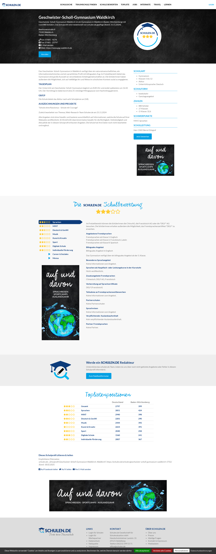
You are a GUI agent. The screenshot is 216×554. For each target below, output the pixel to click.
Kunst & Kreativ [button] (59, 238)
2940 (117, 414)
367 (140, 439)
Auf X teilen (66, 469)
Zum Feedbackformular (99, 376)
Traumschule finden (86, 4)
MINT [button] (55, 226)
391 (140, 427)
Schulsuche (66, 4)
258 (140, 431)
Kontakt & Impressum (157, 541)
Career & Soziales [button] (60, 254)
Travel (157, 4)
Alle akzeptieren (142, 550)
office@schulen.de (117, 546)
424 (140, 410)
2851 (117, 410)
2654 (117, 427)
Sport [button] (55, 242)
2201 (117, 418)
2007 (117, 439)
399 (140, 406)
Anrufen (44, 54)
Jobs (134, 4)
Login (211, 5)
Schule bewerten (109, 4)
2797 (117, 406)
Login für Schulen (96, 532)
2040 (117, 431)
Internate (145, 4)
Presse (151, 535)
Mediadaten (153, 543)
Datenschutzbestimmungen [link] (201, 551)
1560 (117, 435)
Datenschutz (94, 541)
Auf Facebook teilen (49, 469)
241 (140, 435)
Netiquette (93, 543)
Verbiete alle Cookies (162, 550)
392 (140, 423)
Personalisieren (181, 550)
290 (140, 418)
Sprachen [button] (56, 222)
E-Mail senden (47, 45)
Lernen (167, 4)
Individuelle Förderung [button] (62, 250)
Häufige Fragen (154, 538)
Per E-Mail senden (83, 469)
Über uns (152, 532)
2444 (117, 423)
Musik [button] (55, 234)
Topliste (125, 4)
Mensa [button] (55, 258)
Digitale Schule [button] (59, 246)
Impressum (93, 546)
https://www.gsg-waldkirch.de (59, 48)
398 (140, 414)
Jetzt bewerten (142, 136)
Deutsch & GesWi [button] (60, 230)
